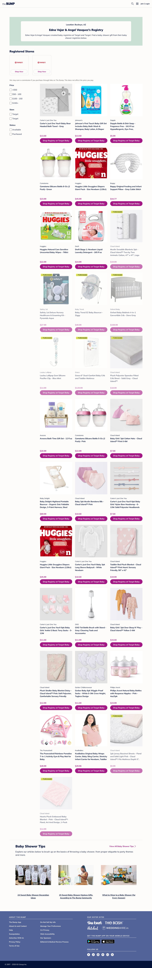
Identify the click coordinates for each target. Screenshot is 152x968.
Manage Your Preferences (50, 926)
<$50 (14, 90)
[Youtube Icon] (107, 954)
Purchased (17, 134)
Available (16, 129)
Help (11, 930)
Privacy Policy (14, 942)
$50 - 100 (16, 94)
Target (15, 114)
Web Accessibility (47, 934)
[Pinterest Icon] (102, 954)
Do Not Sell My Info (48, 922)
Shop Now (19, 72)
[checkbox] (11, 90)
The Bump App (15, 922)
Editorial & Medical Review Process (54, 942)
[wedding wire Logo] (115, 928)
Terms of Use (14, 946)
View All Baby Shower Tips (121, 846)
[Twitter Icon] (112, 954)
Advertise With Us (16, 938)
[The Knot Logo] (94, 922)
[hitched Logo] (92, 928)
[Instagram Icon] (98, 954)
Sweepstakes (14, 934)
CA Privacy (44, 930)
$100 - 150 (17, 98)
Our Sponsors (45, 938)
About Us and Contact (18, 926)
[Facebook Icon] (88, 954)
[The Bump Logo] (8, 4)
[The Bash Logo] (114, 922)
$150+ (15, 103)
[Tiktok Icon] (93, 954)
